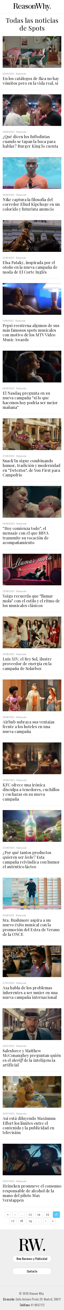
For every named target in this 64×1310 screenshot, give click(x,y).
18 (21, 1221)
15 (47, 1214)
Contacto (32, 1271)
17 (12, 1221)
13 (30, 1214)
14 (39, 1214)
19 (30, 1221)
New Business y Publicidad (32, 1259)
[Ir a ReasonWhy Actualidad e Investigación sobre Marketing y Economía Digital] (32, 6)
